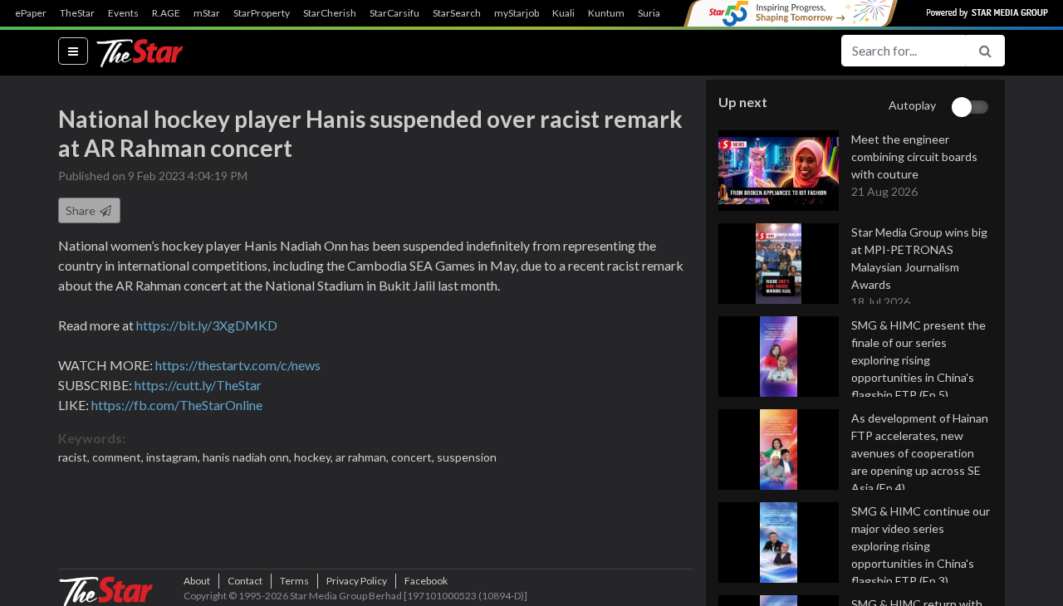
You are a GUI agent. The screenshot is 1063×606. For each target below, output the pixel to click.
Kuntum (606, 13)
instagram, (174, 457)
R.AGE (166, 13)
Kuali (563, 13)
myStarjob (516, 13)
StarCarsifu (394, 13)
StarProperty (261, 13)
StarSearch (457, 13)
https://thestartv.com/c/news (238, 365)
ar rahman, (363, 457)
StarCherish (329, 13)
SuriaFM (656, 13)
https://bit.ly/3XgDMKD (206, 325)
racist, (75, 457)
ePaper (31, 13)
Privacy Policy (356, 580)
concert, (414, 457)
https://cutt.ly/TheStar (198, 385)
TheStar (77, 13)
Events (123, 13)
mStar (206, 13)
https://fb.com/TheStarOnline (176, 405)
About (197, 580)
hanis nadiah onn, (248, 457)
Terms (294, 580)
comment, (119, 457)
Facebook (426, 580)
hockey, (315, 457)
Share (82, 210)
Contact (245, 580)
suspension (467, 457)
